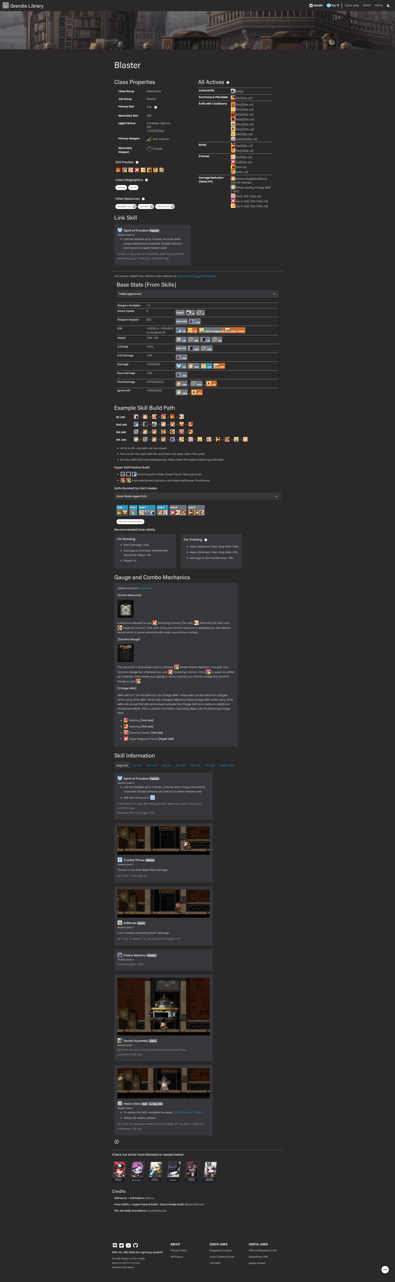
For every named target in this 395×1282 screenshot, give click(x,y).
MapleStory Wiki (258, 1257)
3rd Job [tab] (166, 765)
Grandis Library (27, 5)
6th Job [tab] (210, 765)
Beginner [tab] (122, 765)
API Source (176, 1257)
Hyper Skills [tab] (227, 765)
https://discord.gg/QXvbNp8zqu (197, 276)
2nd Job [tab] (151, 765)
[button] (121, 187)
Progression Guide (221, 1250)
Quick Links (352, 5)
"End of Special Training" (189, 1112)
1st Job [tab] (137, 765)
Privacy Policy (178, 1250)
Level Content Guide (222, 1257)
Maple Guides (257, 1263)
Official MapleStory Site (263, 1250)
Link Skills (215, 1263)
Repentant (146, 588)
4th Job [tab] (181, 765)
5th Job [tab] (195, 765)
